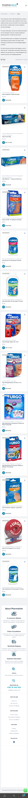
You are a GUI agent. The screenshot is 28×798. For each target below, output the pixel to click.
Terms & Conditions (14, 706)
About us (14, 701)
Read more (8, 100)
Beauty (14, 728)
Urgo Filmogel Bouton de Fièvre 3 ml (11, 382)
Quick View (25, 67)
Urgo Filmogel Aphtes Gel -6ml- (10, 342)
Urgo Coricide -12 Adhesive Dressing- (12, 219)
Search (14, 795)
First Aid (4, 92)
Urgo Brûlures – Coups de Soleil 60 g (12, 179)
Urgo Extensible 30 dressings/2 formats (12, 301)
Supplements (14, 731)
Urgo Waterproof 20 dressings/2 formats (13, 589)
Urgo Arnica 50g (6, 136)
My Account (14, 703)
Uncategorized (18, 258)
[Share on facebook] (14, 742)
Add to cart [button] (8, 142)
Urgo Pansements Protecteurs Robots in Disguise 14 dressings (12, 466)
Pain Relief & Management (17, 133)
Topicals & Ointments (7, 135)
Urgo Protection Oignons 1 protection (12, 507)
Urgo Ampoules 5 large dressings (10, 94)
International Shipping (14, 717)
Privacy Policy (14, 714)
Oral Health (13, 340)
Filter (4, 59)
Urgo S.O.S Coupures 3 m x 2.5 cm (11, 548)
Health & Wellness (10, 92)
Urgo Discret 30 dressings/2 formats (11, 260)
